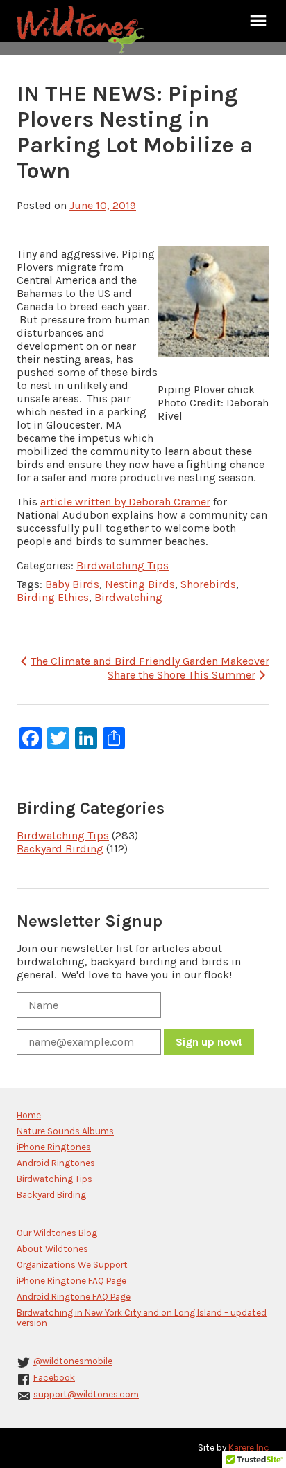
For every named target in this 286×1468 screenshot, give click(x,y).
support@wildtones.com (86, 1394)
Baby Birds (72, 584)
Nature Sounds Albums (65, 1131)
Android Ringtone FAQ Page (74, 1296)
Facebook (54, 1377)
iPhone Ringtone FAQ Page (71, 1280)
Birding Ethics (53, 597)
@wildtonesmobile (72, 1361)
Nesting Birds (140, 584)
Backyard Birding (60, 848)
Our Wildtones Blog (57, 1233)
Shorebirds (208, 584)
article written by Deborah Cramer (125, 501)
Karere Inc (248, 1447)
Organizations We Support (72, 1265)
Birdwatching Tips (122, 565)
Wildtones (83, 30)
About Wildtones (52, 1249)
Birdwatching (128, 597)
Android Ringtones (56, 1163)
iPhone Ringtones (54, 1147)
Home (29, 1115)
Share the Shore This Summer (181, 674)
